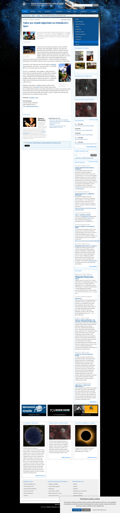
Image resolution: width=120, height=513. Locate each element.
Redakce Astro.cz (87, 383)
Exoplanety (78, 29)
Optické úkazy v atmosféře (80, 491)
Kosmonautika (79, 21)
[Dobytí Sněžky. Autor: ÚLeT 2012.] (29, 54)
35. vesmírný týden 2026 (30, 423)
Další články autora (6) (54, 118)
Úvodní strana (26, 15)
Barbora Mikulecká (35, 19)
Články (25, 11)
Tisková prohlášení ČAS (30, 484)
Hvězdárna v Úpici (33, 97)
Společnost (83, 11)
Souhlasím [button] (77, 510)
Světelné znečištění (80, 34)
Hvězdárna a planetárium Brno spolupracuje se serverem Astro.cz (58, 500)
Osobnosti (78, 39)
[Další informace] (34, 436)
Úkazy (77, 19)
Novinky (33, 11)
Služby (69, 11)
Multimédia (78, 37)
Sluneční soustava (80, 24)
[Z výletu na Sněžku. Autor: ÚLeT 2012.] (29, 39)
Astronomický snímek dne (83, 76)
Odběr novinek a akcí (81, 151)
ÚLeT (64, 32)
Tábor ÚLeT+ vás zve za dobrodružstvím (58, 120)
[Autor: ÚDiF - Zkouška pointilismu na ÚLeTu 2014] (80, 66)
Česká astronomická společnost (33, 500)
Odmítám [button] (86, 510)
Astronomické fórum (54, 495)
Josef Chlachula (86, 213)
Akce (40, 11)
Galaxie (75, 486)
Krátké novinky (80, 162)
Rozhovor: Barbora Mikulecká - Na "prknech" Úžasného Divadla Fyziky (85, 320)
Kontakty (94, 11)
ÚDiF (38, 87)
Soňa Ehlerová (86, 192)
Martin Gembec (86, 166)
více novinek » (93, 266)
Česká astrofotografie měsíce (84, 100)
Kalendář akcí (79, 120)
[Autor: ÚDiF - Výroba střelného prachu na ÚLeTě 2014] (91, 56)
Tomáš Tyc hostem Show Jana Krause (84, 354)
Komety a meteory (77, 495)
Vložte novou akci (94, 119)
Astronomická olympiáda (30, 488)
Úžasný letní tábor (37, 142)
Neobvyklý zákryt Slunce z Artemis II (86, 246)
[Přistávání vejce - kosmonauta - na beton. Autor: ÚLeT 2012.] (65, 81)
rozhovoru (88, 219)
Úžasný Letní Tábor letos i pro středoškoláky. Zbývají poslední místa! (59, 122)
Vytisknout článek (67, 19)
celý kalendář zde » (92, 146)
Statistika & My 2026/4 (87, 216)
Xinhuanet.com (80, 188)
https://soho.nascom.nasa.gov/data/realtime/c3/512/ (88, 240)
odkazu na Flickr (93, 260)
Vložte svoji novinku (93, 161)
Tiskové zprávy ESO (29, 491)
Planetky (75, 488)
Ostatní (38, 15)
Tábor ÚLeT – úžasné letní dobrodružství (82, 385)
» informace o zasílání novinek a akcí (84, 158)
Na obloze (47, 11)
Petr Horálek (86, 318)
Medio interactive (52, 507)
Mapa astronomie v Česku (55, 493)
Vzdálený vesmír (79, 32)
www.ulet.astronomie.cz (32, 106)
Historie (77, 44)
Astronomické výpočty (54, 486)
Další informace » (40, 475)
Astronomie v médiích (54, 491)
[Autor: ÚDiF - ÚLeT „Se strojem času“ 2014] (91, 66)
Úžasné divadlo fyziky (47, 142)
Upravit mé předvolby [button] (99, 510)
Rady (75, 11)
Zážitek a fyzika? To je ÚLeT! (55, 127)
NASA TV (26, 495)
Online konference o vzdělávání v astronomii (85, 194)
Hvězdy (77, 26)
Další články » (93, 402)
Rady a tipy (51, 488)
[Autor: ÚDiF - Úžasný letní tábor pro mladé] (80, 56)
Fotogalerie (59, 11)
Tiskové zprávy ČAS (29, 486)
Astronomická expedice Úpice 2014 (57, 126)
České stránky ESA (28, 493)
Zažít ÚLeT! (52, 124)
